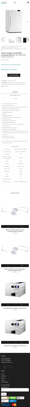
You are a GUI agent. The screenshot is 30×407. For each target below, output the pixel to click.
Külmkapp (6, 86)
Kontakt (3, 380)
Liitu (4, 394)
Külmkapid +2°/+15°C (13, 47)
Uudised (3, 378)
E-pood (2, 374)
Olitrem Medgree (5, 59)
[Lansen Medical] (4, 3)
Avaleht (2, 46)
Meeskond (3, 376)
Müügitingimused (5, 387)
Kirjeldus (15, 92)
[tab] (15, 92)
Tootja (15, 98)
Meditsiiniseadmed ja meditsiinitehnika (14, 46)
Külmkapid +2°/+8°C (21, 82)
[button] (27, 21)
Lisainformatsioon (15, 95)
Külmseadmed (4, 47)
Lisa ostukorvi (13, 75)
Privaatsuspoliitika (5, 385)
